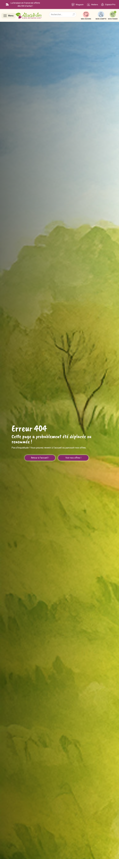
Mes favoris (86, 19)
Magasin (80, 4)
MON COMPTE (101, 19)
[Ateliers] (88, 4)
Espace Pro (110, 4)
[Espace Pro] (102, 4)
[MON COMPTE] (101, 14)
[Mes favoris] (86, 14)
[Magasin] (73, 4)
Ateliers (94, 4)
